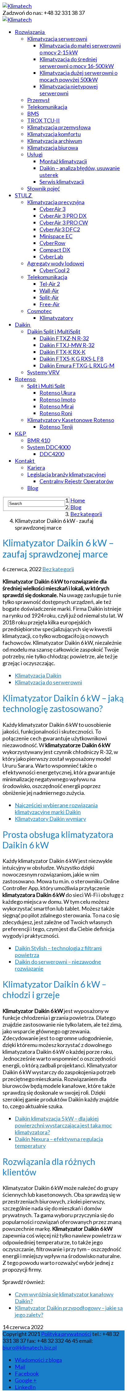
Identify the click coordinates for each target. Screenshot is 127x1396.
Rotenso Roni (55, 413)
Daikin (22, 324)
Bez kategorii (58, 569)
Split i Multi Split (46, 385)
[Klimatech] (17, 5)
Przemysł (38, 100)
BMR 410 (38, 440)
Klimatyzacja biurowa (52, 147)
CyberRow (52, 242)
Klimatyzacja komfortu (54, 134)
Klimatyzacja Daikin (38, 675)
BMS (33, 113)
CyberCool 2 (54, 270)
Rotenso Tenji (56, 426)
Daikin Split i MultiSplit (53, 331)
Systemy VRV (43, 372)
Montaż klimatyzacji (63, 161)
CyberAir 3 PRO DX (63, 215)
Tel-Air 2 (49, 283)
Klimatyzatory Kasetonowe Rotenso (70, 419)
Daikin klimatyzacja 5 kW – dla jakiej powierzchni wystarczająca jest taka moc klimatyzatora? (63, 1125)
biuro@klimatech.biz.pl (29, 1347)
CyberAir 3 (52, 208)
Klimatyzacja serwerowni (57, 38)
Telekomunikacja (47, 106)
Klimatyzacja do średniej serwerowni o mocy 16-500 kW (76, 62)
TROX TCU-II (43, 120)
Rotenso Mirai (56, 406)
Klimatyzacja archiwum (54, 140)
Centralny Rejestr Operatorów (76, 481)
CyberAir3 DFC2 (59, 229)
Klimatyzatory (56, 317)
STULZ (23, 195)
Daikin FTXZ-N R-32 (64, 338)
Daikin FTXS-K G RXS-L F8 (71, 358)
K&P (20, 433)
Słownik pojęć (43, 188)
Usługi (35, 154)
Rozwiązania (30, 31)
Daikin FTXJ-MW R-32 (66, 345)
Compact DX (54, 249)
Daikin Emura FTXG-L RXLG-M (76, 365)
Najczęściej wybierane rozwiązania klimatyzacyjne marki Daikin (56, 808)
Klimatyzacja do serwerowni (48, 682)
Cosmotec (39, 311)
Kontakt (25, 460)
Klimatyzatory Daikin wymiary (50, 818)
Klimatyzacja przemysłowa (59, 127)
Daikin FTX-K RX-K (62, 351)
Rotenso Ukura (57, 392)
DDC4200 (51, 453)
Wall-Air (49, 290)
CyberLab (51, 256)
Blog (32, 488)
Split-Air (49, 297)
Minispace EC (55, 236)
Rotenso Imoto (57, 399)
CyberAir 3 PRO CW (63, 222)
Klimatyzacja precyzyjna (55, 202)
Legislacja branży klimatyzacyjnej (66, 474)
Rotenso (25, 379)
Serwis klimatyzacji (61, 181)
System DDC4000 (48, 447)
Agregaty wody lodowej (55, 263)
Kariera (36, 467)
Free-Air (49, 304)
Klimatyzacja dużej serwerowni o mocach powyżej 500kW (78, 76)
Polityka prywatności (66, 1333)
